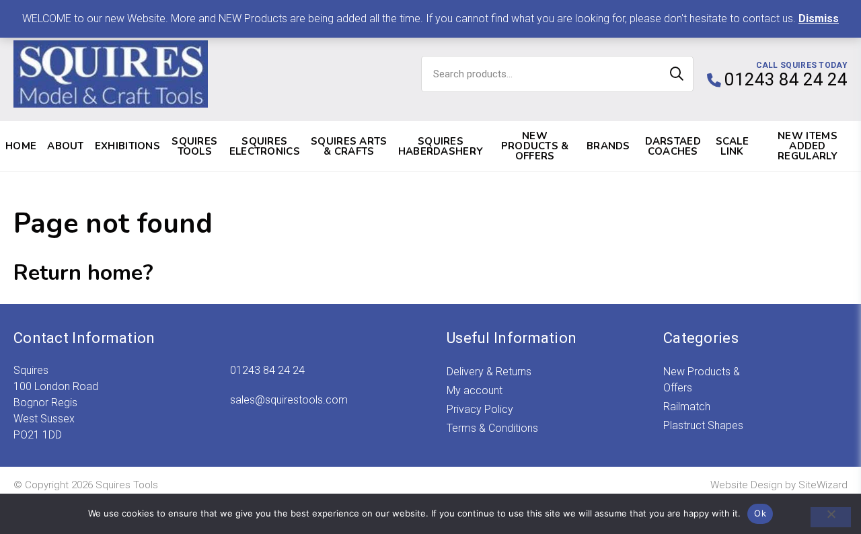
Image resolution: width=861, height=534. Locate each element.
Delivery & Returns (489, 371)
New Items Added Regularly (807, 146)
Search (677, 74)
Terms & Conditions (492, 428)
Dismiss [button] (818, 18)
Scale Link (732, 146)
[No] (831, 517)
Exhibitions (127, 146)
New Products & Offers (535, 146)
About (65, 146)
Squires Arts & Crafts (349, 146)
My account (474, 390)
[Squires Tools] (110, 74)
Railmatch (686, 406)
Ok (760, 513)
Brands (608, 146)
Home (20, 146)
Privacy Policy (480, 409)
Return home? (83, 272)
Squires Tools (194, 146)
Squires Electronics (264, 146)
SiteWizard (823, 485)
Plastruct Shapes (703, 425)
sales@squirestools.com (289, 399)
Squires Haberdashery (441, 146)
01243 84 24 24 (267, 370)
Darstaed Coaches (673, 146)
